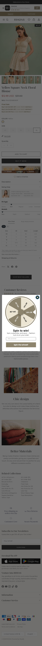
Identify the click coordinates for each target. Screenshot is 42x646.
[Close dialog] (37, 297)
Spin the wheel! (21, 344)
